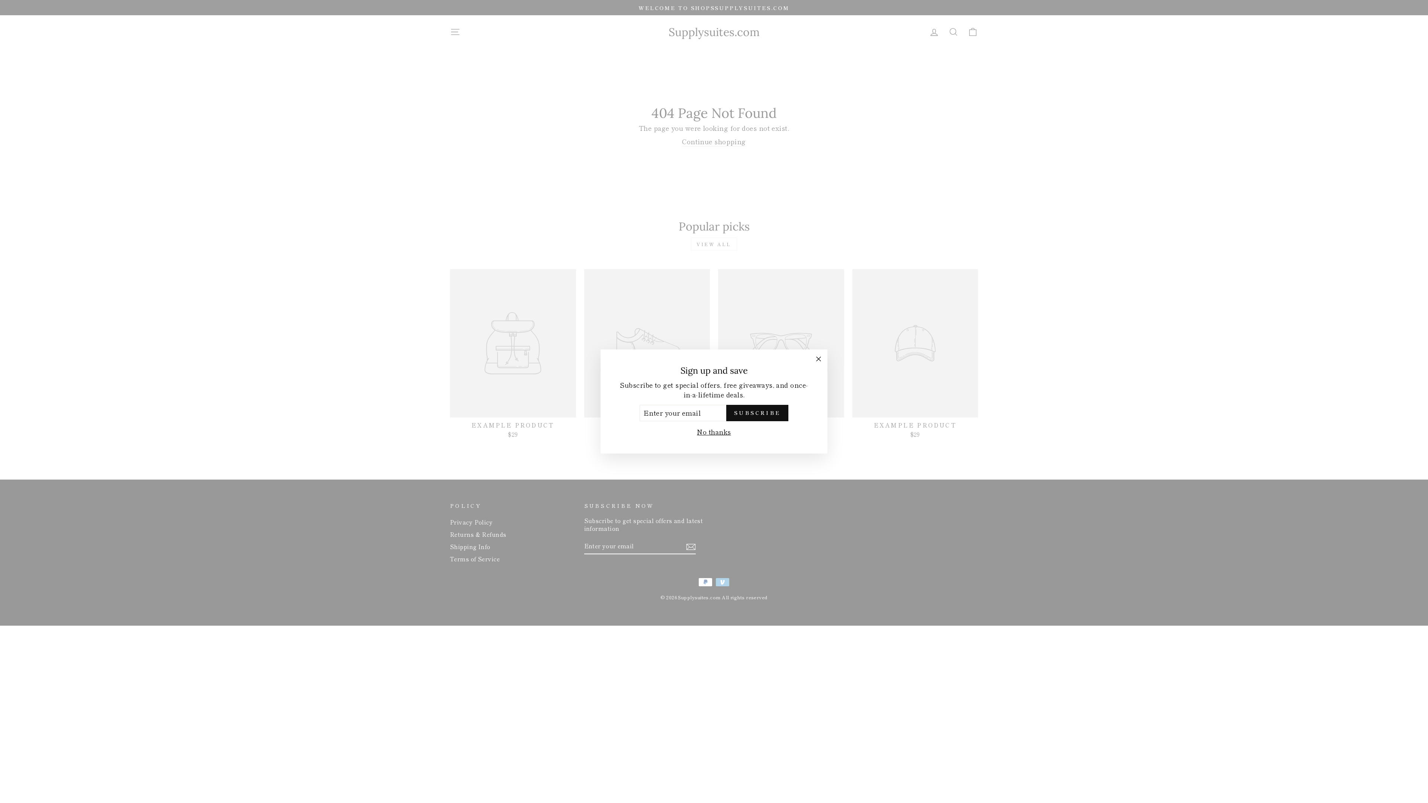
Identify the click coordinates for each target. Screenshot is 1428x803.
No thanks (714, 431)
